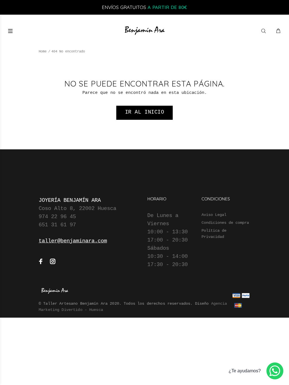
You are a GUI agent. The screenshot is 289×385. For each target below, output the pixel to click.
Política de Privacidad (214, 233)
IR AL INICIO (144, 112)
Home (43, 52)
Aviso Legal (214, 215)
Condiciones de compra (225, 222)
